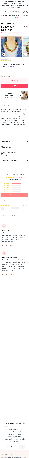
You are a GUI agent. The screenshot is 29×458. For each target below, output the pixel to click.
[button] (5, 60)
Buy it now (14, 86)
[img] (5, 205)
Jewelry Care (7, 147)
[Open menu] (1, 12)
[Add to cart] (20, 95)
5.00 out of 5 (19, 178)
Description (5, 105)
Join (22, 447)
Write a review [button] (14, 195)
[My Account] (23, 12)
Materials (6, 141)
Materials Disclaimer (10, 160)
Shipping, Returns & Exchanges (9, 154)
